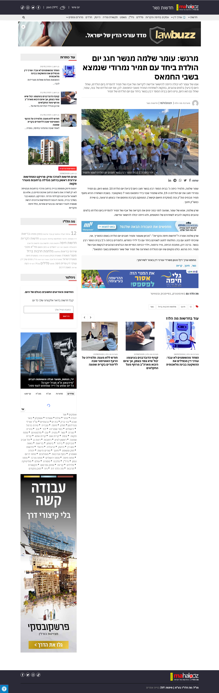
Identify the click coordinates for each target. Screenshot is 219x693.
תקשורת (32, 465)
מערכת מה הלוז (182, 103)
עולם (37, 461)
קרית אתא (40, 436)
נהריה (29, 429)
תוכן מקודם (35, 468)
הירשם (66, 316)
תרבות (70, 468)
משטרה (66, 255)
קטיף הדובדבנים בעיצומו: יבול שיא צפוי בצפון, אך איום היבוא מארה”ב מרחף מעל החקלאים (140, 363)
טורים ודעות (44, 450)
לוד (44, 429)
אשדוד (49, 418)
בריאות (25, 234)
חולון (62, 425)
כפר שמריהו (56, 429)
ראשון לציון (61, 439)
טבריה (45, 425)
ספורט (46, 461)
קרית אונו (54, 436)
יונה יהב (60, 247)
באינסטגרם (179, 293)
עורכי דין (72, 263)
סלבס (56, 461)
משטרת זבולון (55, 255)
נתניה (55, 432)
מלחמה (57, 251)
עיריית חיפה (61, 263)
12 (191, 307)
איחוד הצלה (65, 234)
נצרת (71, 432)
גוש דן (70, 447)
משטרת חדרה (43, 256)
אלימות (45, 234)
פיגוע (52, 263)
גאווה (30, 443)
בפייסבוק (166, 293)
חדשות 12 (43, 239)
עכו (46, 432)
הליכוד (64, 239)
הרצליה (51, 447)
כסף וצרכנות (59, 454)
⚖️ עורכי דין (179, 17)
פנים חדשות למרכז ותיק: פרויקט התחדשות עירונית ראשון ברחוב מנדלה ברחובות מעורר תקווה (49, 180)
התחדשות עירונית (55, 239)
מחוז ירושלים (53, 457)
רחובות (47, 439)
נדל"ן (131, 17)
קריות (179, 265)
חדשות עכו (44, 243)
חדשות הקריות (30, 238)
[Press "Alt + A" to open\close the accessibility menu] (4, 689)
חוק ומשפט (68, 450)
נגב (37, 429)
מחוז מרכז (36, 457)
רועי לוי (32, 264)
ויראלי (40, 447)
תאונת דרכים (65, 267)
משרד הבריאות (43, 259)
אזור (65, 418)
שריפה (74, 267)
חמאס (65, 247)
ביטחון (50, 443)
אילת (58, 418)
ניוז (46, 468)
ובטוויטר (155, 293)
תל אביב (25, 439)
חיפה (54, 425)
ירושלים (53, 247)
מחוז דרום (30, 454)
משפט (123, 17)
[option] (181, 344)
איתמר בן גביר (54, 234)
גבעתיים (44, 421)
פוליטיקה (26, 461)
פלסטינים (36, 432)
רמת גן (37, 439)
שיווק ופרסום (47, 465)
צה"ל (37, 263)
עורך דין (24, 259)
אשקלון (39, 418)
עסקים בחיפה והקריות (157, 17)
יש (48, 247)
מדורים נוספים (75, 17)
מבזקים (70, 443)
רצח (27, 263)
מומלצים (44, 454)
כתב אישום (42, 247)
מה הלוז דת (57, 468)
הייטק (97, 17)
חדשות (193, 17)
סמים (30, 259)
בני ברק (64, 421)
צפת (64, 436)
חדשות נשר (152, 103)
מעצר (73, 255)
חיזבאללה (73, 247)
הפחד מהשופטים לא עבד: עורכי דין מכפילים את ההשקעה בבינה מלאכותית (182, 361)
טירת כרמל (32, 425)
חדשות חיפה (68, 243)
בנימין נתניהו (36, 233)
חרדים (88, 17)
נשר (194, 265)
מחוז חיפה (68, 457)
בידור (60, 443)
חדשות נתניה (54, 243)
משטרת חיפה (32, 255)
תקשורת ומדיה (110, 17)
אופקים (73, 414)
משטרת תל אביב (56, 259)
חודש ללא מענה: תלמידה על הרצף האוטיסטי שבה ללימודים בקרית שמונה (100, 361)
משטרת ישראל (70, 259)
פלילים (139, 17)
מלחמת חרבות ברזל (167, 307)
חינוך (187, 265)
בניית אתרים (153, 687)
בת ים (55, 421)
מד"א (34, 247)
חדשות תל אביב (33, 243)
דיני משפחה (72, 239)
